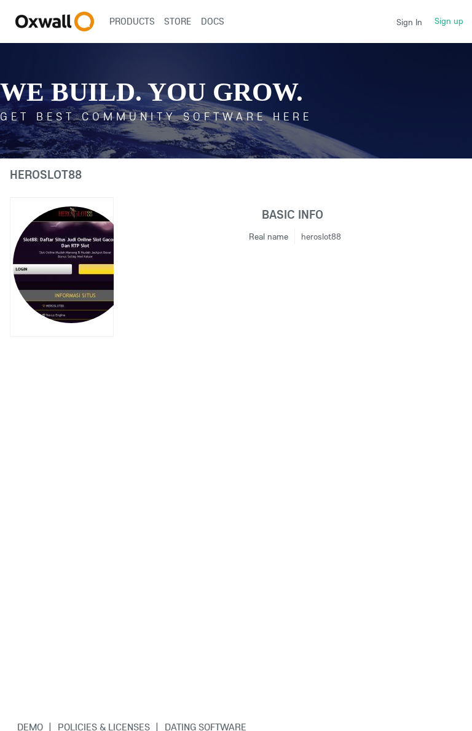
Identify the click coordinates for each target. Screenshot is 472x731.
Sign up (449, 20)
